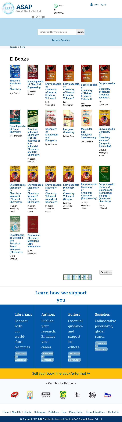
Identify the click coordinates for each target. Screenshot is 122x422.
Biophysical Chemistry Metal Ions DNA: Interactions (34, 241)
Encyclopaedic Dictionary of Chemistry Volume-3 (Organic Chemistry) (35, 193)
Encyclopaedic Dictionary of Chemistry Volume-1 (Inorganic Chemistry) (107, 138)
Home (22, 47)
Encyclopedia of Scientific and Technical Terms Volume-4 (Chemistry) (17, 244)
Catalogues (40, 412)
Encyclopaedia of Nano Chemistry (18, 129)
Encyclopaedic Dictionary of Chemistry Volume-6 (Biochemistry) (89, 191)
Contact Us (113, 412)
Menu (40, 17)
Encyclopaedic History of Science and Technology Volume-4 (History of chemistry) (107, 193)
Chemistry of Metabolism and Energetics (51, 135)
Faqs (64, 412)
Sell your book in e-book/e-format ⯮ (61, 373)
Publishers (54, 412)
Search (80, 32)
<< (65, 277)
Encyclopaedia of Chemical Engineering (35, 84)
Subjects (13, 47)
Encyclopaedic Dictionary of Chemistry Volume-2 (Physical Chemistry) (18, 193)
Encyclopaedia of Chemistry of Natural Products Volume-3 (89, 92)
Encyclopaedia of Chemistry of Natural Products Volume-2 (71, 91)
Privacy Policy (76, 412)
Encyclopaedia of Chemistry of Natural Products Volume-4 (107, 90)
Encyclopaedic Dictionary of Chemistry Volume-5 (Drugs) (71, 192)
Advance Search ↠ (61, 40)
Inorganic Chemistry (68, 131)
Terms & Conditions (95, 412)
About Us (16, 412)
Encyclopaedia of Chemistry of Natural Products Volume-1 (53, 91)
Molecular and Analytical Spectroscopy (88, 133)
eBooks (27, 412)
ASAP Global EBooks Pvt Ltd (87, 419)
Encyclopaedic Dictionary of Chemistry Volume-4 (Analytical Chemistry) (53, 193)
